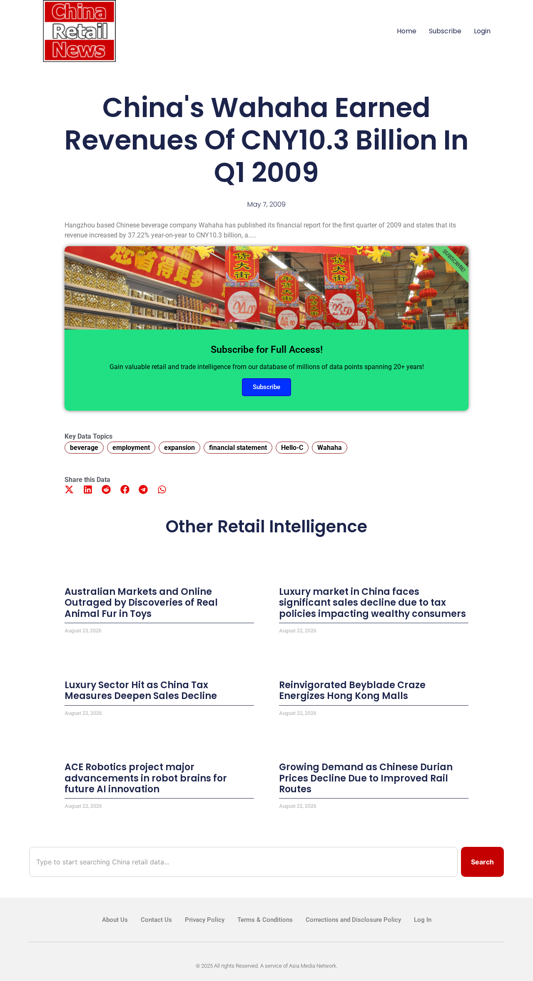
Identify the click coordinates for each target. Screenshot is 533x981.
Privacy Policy (204, 920)
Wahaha (329, 448)
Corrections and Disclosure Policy (353, 920)
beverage (84, 448)
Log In (422, 920)
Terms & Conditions (265, 920)
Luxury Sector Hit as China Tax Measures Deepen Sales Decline (141, 690)
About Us (115, 920)
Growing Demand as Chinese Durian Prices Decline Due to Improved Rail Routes (366, 778)
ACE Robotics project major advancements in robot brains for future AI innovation (146, 778)
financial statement (238, 448)
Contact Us (156, 920)
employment (131, 448)
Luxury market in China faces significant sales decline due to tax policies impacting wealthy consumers (372, 602)
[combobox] (243, 862)
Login (482, 31)
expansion (179, 448)
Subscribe (445, 31)
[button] (69, 489)
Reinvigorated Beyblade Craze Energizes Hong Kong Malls (352, 690)
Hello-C (292, 448)
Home (406, 31)
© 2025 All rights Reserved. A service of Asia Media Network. (266, 966)
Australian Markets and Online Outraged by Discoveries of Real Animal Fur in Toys (141, 602)
